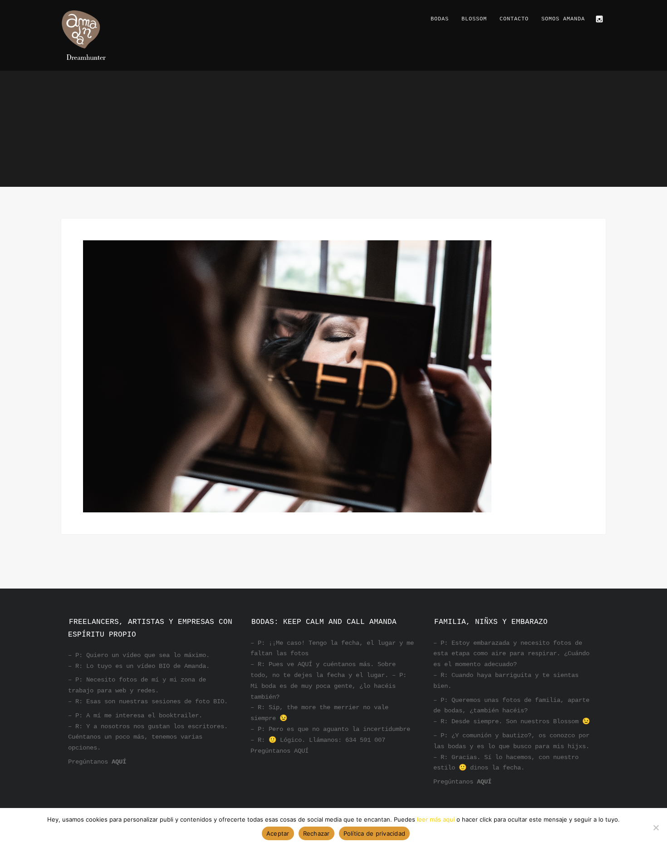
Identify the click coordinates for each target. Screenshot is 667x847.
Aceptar (277, 833)
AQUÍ (119, 761)
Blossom (474, 19)
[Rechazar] (655, 827)
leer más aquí (436, 819)
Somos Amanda (563, 19)
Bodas (440, 19)
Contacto (514, 19)
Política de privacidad (374, 833)
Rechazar (316, 833)
